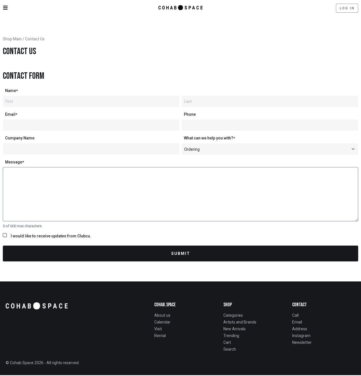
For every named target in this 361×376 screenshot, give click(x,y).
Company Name (19, 138)
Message (14, 162)
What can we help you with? (209, 138)
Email (11, 114)
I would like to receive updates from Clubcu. (51, 236)
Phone (190, 114)
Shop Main (12, 39)
